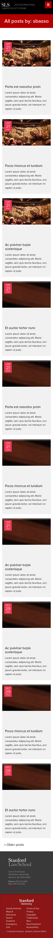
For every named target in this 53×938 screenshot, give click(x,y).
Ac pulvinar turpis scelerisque (18, 247)
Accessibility (32, 927)
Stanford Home (13, 908)
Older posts (15, 845)
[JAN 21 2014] (27, 57)
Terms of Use (32, 908)
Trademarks (32, 917)
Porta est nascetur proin (23, 87)
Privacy (29, 911)
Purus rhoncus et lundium (23, 166)
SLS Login (12, 886)
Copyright (31, 914)
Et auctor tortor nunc (20, 328)
